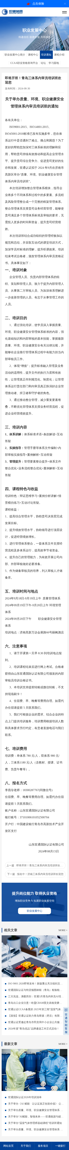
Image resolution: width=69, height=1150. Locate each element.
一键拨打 (60, 1145)
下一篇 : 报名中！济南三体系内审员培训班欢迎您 (35, 874)
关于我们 (26, 1145)
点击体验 (38, 3)
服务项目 (43, 1145)
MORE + (63, 930)
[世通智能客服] (66, 1010)
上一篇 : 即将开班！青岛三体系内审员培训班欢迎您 (35, 865)
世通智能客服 (66, 1023)
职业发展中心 (34, 911)
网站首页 (8, 1145)
